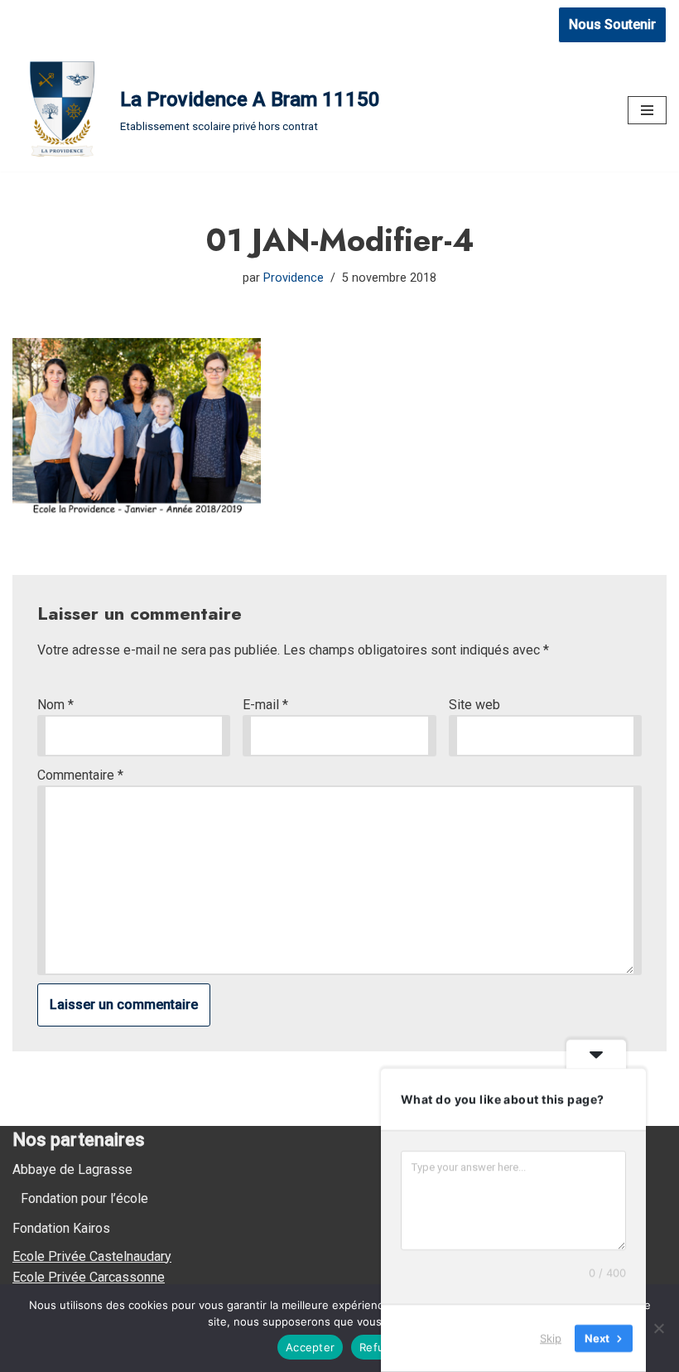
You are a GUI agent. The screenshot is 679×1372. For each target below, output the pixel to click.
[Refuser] (658, 1328)
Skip (550, 1338)
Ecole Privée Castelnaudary (91, 1256)
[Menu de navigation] (647, 110)
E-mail (265, 705)
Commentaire (80, 775)
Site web (474, 705)
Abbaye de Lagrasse (72, 1169)
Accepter (310, 1347)
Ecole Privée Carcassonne (88, 1277)
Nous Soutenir (612, 24)
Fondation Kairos (61, 1228)
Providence (293, 278)
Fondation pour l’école (84, 1198)
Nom (55, 705)
